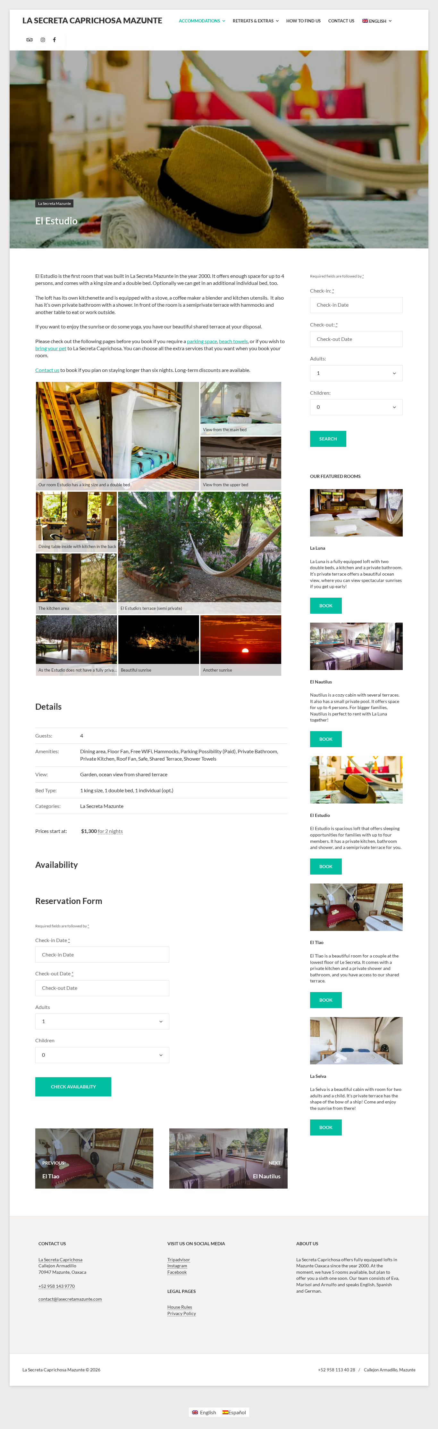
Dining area (92, 751)
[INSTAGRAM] (43, 40)
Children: (320, 393)
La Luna (317, 548)
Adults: (318, 358)
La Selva (318, 1076)
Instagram (177, 1265)
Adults (42, 1007)
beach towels (233, 341)
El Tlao (317, 942)
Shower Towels (200, 758)
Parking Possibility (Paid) (208, 751)
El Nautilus (321, 681)
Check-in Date (52, 940)
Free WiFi (141, 751)
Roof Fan (126, 758)
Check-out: (324, 324)
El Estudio (320, 815)
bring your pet (50, 348)
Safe (142, 758)
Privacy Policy (181, 1313)
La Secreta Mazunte (54, 203)
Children (45, 1040)
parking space (202, 341)
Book (326, 605)
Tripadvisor (178, 1259)
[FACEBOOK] (54, 40)
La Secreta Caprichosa (60, 1259)
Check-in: (322, 290)
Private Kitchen (97, 758)
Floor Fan (118, 751)
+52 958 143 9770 (56, 1286)
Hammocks (166, 751)
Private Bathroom (257, 751)
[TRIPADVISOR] (29, 40)
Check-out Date (54, 973)
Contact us (47, 370)
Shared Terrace (165, 758)
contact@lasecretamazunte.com (70, 1299)
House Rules (179, 1307)
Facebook (177, 1272)
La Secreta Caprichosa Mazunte (92, 20)
